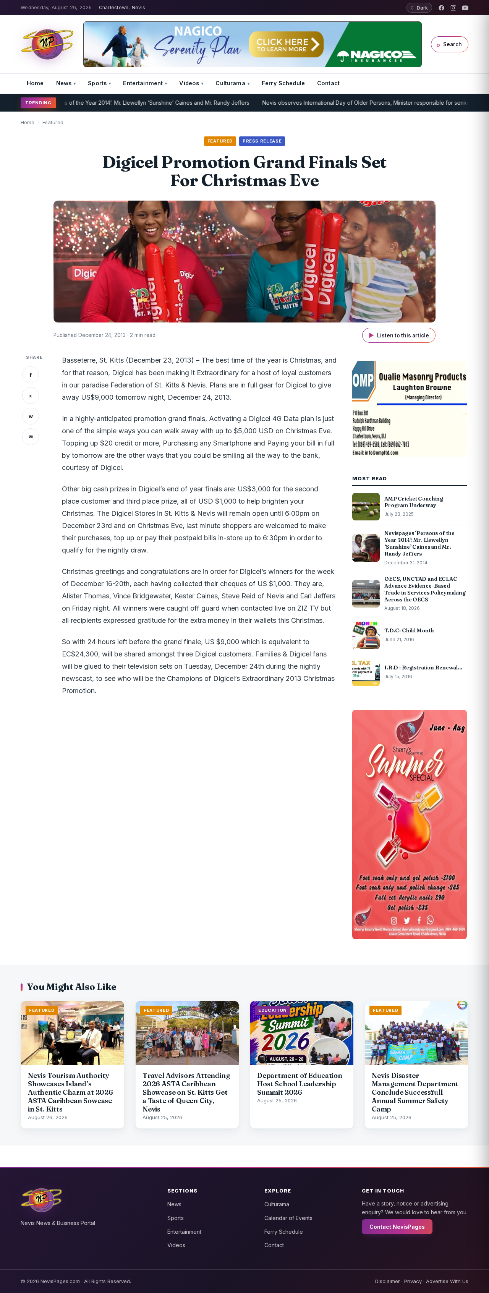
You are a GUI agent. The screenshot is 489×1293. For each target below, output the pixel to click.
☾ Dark (419, 8)
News (64, 83)
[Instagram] (453, 8)
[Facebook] (441, 8)
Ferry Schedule (283, 83)
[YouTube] (465, 8)
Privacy (413, 1281)
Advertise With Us (447, 1281)
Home (35, 83)
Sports (97, 83)
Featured (52, 122)
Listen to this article (399, 335)
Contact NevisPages (397, 1226)
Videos (189, 83)
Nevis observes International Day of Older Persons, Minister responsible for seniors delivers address (361, 102)
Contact (328, 83)
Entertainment (143, 83)
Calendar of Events (288, 1218)
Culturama (230, 83)
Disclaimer (387, 1281)
